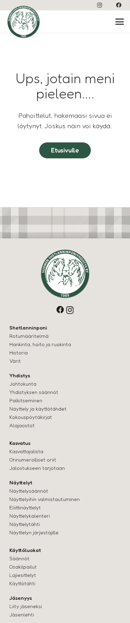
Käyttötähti (22, 583)
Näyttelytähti (24, 524)
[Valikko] (120, 21)
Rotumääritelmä (29, 336)
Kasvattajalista (26, 451)
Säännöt (19, 558)
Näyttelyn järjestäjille (34, 532)
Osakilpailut (23, 566)
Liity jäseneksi (25, 606)
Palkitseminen (25, 400)
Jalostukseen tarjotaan (37, 468)
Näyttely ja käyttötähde (36, 408)
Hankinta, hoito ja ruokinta (40, 344)
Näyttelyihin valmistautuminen (44, 499)
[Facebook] (118, 5)
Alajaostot (22, 425)
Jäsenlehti (21, 614)
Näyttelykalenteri (29, 515)
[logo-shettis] (23, 22)
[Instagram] (99, 5)
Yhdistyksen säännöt (33, 392)
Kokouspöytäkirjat (30, 417)
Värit (15, 361)
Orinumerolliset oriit (32, 459)
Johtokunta (22, 383)
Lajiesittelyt (22, 575)
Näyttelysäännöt (28, 491)
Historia (18, 352)
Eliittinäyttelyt (25, 507)
